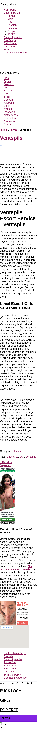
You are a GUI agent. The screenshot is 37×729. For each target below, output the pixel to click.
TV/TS (11, 34)
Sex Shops (10, 40)
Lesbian (12, 25)
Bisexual (12, 28)
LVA (22, 456)
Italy (6, 93)
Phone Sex (10, 662)
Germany (9, 84)
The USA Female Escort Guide (16, 568)
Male (10, 18)
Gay (10, 21)
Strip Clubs (10, 43)
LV (16, 456)
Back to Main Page (15, 653)
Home (3, 129)
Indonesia (9, 111)
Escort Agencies (13, 37)
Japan (7, 81)
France (8, 90)
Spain (7, 105)
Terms (7, 49)
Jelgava (5, 465)
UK (5, 87)
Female (12, 15)
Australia (9, 102)
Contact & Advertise (15, 52)
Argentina (9, 121)
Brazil (7, 96)
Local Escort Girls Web (13, 58)
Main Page (10, 9)
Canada (8, 99)
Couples (12, 31)
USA (6, 78)
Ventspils (11, 138)
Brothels (8, 656)
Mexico (8, 108)
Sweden (8, 124)
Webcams (9, 46)
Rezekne (6, 462)
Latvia (13, 129)
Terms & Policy (12, 674)
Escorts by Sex (12, 12)
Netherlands (11, 115)
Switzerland (10, 118)
